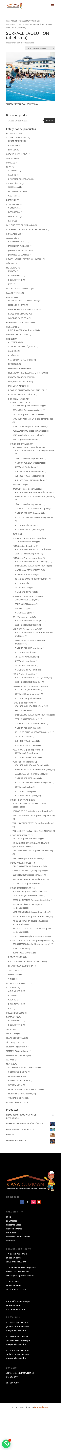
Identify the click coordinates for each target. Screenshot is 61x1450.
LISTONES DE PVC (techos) (20, 1093)
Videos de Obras (14, 1228)
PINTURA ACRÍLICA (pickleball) (22, 330)
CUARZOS (10, 162)
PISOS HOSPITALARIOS (21, 800)
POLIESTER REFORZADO (19, 179)
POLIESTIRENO (15, 275)
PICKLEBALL (11, 326)
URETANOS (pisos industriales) (27, 858)
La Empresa (11, 1220)
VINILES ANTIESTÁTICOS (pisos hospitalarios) (33, 815)
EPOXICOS (13, 364)
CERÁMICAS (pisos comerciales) (27, 410)
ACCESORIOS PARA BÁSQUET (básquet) (33, 492)
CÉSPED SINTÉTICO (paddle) (28, 682)
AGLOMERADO (15, 991)
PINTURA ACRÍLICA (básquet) (28, 513)
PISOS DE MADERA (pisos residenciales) (31, 916)
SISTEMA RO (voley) (24, 791)
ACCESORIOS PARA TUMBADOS (23, 1067)
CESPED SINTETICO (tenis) (27, 719)
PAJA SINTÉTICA (13, 293)
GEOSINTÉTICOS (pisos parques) (27, 874)
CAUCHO (12, 175)
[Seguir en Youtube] (39, 1202)
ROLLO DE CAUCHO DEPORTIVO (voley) (33, 782)
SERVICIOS (11, 1029)
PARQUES (12, 220)
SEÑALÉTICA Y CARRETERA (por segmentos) (30, 940)
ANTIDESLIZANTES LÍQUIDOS (21, 346)
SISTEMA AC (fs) (22, 583)
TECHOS (10, 1064)
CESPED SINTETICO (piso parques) (28, 870)
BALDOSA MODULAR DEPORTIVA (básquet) (35, 496)
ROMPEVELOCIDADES (22, 952)
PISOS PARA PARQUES (20, 862)
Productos (11, 1232)
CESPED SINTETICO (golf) (26, 625)
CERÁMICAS (13, 355)
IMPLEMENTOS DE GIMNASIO (20, 225)
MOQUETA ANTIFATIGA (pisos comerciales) (32, 418)
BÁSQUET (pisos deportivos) (25, 488)
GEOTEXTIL (13, 195)
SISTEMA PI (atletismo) (16, 1046)
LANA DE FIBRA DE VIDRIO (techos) (24, 1089)
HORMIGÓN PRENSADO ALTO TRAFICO (26, 372)
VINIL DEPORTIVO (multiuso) (28, 669)
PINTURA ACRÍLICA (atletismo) (29, 462)
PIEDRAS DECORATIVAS (17, 334)
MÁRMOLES (11, 263)
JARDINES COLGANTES (18, 254)
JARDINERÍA (11, 238)
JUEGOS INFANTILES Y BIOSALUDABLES (24, 259)
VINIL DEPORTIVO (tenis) (26, 745)
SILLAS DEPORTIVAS (15, 1038)
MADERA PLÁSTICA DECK (20, 377)
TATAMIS (10, 1059)
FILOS (8, 167)
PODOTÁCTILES (19, 948)
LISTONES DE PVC (16, 305)
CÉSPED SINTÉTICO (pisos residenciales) (31, 900)
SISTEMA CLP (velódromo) (27, 757)
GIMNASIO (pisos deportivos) (26, 596)
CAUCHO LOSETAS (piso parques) (28, 866)
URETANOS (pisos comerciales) (27, 435)
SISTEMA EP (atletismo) (25, 467)
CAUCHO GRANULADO (16, 137)
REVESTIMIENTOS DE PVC (20, 313)
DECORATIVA (14, 212)
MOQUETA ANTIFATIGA (19, 381)
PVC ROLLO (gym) (23, 608)
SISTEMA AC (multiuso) (25, 652)
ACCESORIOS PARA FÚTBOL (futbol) (31, 549)
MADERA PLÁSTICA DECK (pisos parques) (31, 879)
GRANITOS (11, 200)
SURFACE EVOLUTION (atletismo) (30, 480)
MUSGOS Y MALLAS (17, 385)
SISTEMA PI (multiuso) (25, 661)
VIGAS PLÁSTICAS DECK (17, 1102)
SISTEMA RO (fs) (22, 587)
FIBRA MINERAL (15, 1076)
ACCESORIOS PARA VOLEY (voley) (30, 765)
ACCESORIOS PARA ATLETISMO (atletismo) (34, 450)
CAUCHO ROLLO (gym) (25, 604)
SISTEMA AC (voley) (23, 787)
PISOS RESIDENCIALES (20, 888)
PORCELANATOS (16, 957)
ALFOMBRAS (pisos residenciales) (28, 891)
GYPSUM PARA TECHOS (19, 1080)
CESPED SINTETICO (17, 241)
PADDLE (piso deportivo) (23, 674)
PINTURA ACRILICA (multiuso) (28, 648)
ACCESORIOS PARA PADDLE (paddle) (32, 677)
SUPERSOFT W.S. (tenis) (26, 741)
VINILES (11, 979)
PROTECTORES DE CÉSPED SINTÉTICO (26, 961)
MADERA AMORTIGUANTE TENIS (30, 723)
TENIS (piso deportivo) (22, 702)
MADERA (12, 271)
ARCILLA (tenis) (22, 710)
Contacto (10, 1240)
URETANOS (13, 974)
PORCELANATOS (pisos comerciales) (29, 430)
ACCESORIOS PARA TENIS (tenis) (30, 706)
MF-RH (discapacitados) (26, 541)
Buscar (49, 120)
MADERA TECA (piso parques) (26, 883)
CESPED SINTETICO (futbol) (27, 553)
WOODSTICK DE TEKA (18, 318)
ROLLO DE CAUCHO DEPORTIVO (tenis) (33, 732)
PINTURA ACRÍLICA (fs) (25, 574)
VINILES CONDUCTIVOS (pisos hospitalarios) (33, 823)
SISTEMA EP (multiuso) (25, 656)
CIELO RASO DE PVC (17, 1072)
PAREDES (10, 297)
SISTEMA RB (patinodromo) (27, 694)
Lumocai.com (41, 1407)
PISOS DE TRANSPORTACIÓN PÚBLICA (26, 390)
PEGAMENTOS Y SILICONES (19, 322)
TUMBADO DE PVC (17, 1098)
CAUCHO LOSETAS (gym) (26, 599)
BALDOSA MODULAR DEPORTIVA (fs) (32, 565)
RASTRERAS (11, 987)
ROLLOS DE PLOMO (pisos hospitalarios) (31, 811)
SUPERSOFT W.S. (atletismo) (28, 475)
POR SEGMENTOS (26, 21)
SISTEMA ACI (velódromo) (26, 753)
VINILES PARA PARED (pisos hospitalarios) (32, 830)
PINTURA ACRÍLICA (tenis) (27, 728)
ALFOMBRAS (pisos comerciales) (27, 405)
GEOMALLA (13, 187)
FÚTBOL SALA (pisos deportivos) (27, 558)
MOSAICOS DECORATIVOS (18, 288)
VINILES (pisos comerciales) (25, 439)
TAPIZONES (13, 970)
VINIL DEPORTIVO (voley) (26, 795)
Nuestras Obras (13, 1224)
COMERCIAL (13, 207)
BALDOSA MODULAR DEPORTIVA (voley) (33, 769)
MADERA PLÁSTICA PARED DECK (23, 309)
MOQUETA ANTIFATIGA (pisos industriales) (32, 850)
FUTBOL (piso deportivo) (23, 546)
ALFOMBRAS (14, 342)
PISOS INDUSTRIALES (20, 835)
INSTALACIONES (13, 234)
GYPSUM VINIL (15, 1085)
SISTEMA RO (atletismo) (17, 1051)
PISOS (14, 21)
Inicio (8, 21)
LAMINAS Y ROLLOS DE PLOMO (23, 300)
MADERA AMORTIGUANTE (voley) (30, 773)
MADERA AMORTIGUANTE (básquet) (32, 508)
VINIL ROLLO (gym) (23, 612)
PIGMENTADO (14, 145)
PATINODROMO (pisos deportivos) (28, 686)
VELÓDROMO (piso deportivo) (26, 749)
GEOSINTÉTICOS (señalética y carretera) (31, 944)
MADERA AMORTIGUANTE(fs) (28, 570)
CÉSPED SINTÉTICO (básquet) (28, 504)
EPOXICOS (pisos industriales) (26, 838)
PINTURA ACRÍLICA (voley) (27, 778)
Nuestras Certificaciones (18, 1236)
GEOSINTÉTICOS (13, 183)
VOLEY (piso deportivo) (23, 761)
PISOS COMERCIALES (20, 402)
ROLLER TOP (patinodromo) (27, 689)
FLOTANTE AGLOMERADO (20, 368)
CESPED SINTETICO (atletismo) (29, 458)
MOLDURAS (11, 267)
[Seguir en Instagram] (33, 1202)
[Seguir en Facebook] (22, 1202)
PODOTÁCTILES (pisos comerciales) (29, 426)
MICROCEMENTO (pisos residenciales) (30, 912)
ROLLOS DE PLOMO (15, 1012)
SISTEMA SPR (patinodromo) (28, 698)
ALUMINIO (13, 170)
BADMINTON (18, 484)
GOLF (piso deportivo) (22, 617)
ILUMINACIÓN (12, 204)
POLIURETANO (15, 280)
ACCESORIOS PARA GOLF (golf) (29, 620)
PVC (10, 284)
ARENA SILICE (12, 133)
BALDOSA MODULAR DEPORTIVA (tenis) (33, 714)
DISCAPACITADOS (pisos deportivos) (29, 538)
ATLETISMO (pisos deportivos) (31, 24)
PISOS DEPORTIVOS (19, 444)
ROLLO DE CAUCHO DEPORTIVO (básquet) (34, 517)
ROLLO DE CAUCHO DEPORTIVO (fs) (31, 579)
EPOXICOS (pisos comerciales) (26, 414)
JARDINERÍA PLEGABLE (18, 246)
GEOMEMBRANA (16, 191)
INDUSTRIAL (14, 216)
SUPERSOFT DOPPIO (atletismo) (29, 471)
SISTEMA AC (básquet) (25, 525)
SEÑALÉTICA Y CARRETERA (20, 965)
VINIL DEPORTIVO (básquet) (28, 529)
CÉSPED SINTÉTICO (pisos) (20, 359)
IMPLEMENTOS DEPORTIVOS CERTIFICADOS (26, 229)
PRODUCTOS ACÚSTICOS (18, 983)
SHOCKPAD (11, 1033)
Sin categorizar (13, 1042)
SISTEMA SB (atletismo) (17, 1055)
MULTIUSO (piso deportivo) (25, 629)
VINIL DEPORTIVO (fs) (25, 592)
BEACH (15, 533)
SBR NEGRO (13, 149)
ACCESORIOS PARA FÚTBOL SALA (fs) (32, 561)
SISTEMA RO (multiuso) (25, 665)
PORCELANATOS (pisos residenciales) (30, 936)
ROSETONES (12, 1017)
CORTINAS (11, 158)
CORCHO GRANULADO (16, 154)
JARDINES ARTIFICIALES (19, 250)
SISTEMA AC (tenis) (23, 736)
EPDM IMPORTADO (17, 141)
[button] (6, 1444)
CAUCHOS (13, 351)
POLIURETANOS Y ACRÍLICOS (21, 394)
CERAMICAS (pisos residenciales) (27, 895)
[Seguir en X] (27, 1202)
